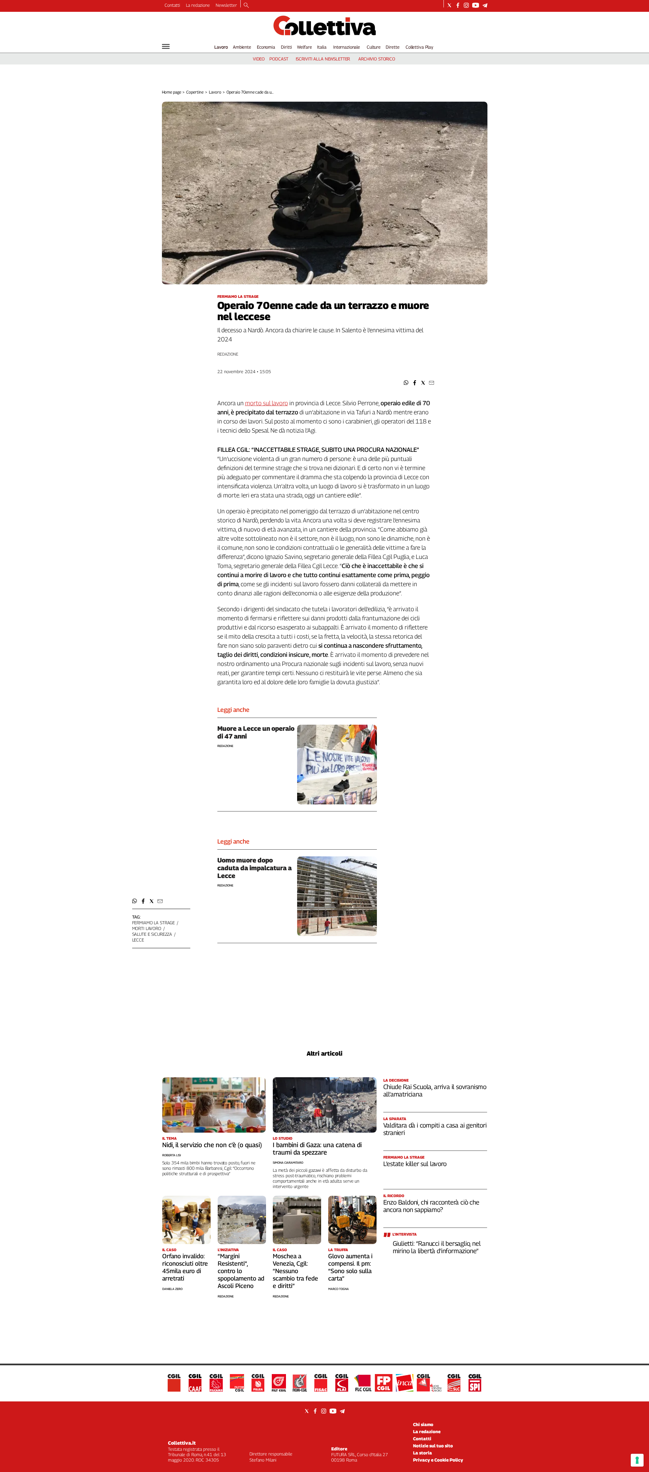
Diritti (286, 47)
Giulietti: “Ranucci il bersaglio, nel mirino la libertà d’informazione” (437, 1247)
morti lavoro (146, 928)
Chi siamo (423, 1424)
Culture (374, 47)
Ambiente (242, 47)
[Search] (246, 6)
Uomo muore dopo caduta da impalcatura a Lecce (254, 867)
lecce (138, 939)
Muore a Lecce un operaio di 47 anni (255, 732)
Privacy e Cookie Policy (438, 1460)
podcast (278, 58)
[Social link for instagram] (466, 5)
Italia (321, 47)
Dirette (392, 47)
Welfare (304, 47)
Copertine (194, 92)
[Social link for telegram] (484, 5)
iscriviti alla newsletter (323, 58)
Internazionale (346, 47)
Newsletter (226, 5)
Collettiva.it (182, 1443)
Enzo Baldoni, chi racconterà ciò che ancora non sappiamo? (431, 1205)
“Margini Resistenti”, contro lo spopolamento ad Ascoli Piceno (241, 1271)
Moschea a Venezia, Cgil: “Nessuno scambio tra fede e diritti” (295, 1271)
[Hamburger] (166, 46)
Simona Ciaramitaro (288, 1162)
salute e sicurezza (152, 934)
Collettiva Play (419, 47)
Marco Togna (338, 1289)
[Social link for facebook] (457, 5)
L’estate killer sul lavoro (415, 1163)
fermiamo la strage (153, 922)
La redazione (198, 5)
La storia (422, 1452)
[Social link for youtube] (475, 5)
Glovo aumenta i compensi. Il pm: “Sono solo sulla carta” (350, 1267)
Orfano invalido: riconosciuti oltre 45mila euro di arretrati (185, 1267)
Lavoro (221, 47)
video (259, 58)
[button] (406, 382)
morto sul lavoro (266, 403)
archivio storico (376, 58)
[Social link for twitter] (449, 5)
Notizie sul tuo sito (433, 1445)
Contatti (172, 5)
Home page (171, 92)
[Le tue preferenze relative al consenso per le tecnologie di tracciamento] (637, 1460)
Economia (266, 47)
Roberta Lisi (171, 1155)
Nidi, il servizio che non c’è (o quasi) (212, 1144)
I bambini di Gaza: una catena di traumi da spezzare (317, 1148)
